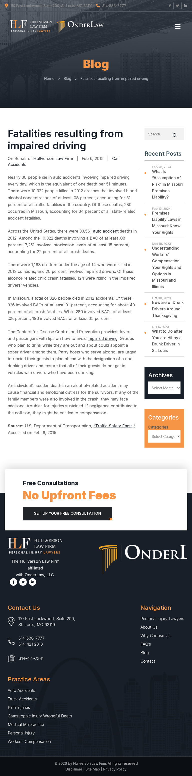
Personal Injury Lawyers (162, 618)
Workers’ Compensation (29, 741)
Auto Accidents (21, 690)
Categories (158, 427)
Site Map (93, 769)
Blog (144, 652)
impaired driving (103, 338)
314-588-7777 (31, 638)
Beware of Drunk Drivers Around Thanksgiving (168, 309)
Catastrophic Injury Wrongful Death (40, 715)
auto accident (105, 231)
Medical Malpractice (26, 724)
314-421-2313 (30, 644)
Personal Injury (21, 732)
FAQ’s (145, 644)
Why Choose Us (155, 635)
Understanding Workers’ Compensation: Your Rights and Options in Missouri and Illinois (166, 267)
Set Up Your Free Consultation (67, 513)
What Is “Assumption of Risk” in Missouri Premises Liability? (167, 184)
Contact (147, 661)
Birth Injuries (19, 707)
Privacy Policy (114, 769)
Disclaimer (74, 769)
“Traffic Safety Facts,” (114, 425)
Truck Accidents (22, 698)
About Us (149, 627)
